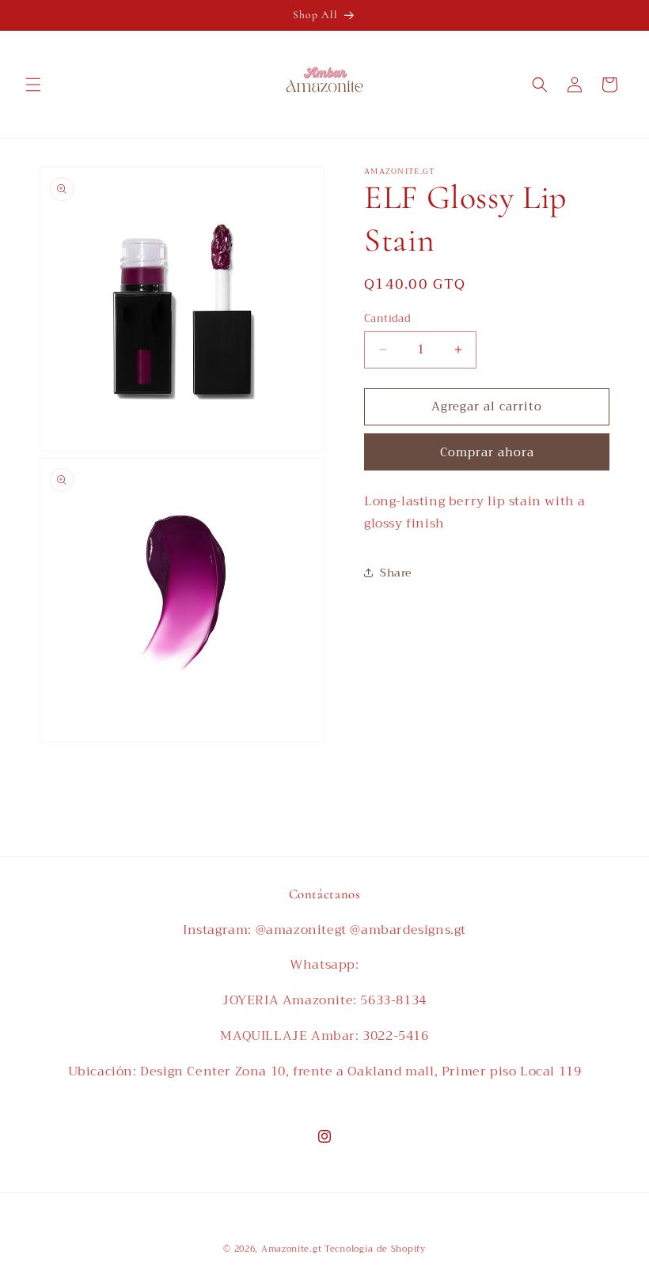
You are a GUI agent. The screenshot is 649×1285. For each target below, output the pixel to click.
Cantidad (387, 319)
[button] (33, 84)
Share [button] (396, 572)
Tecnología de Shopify (375, 1249)
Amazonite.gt (291, 1249)
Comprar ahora (487, 452)
